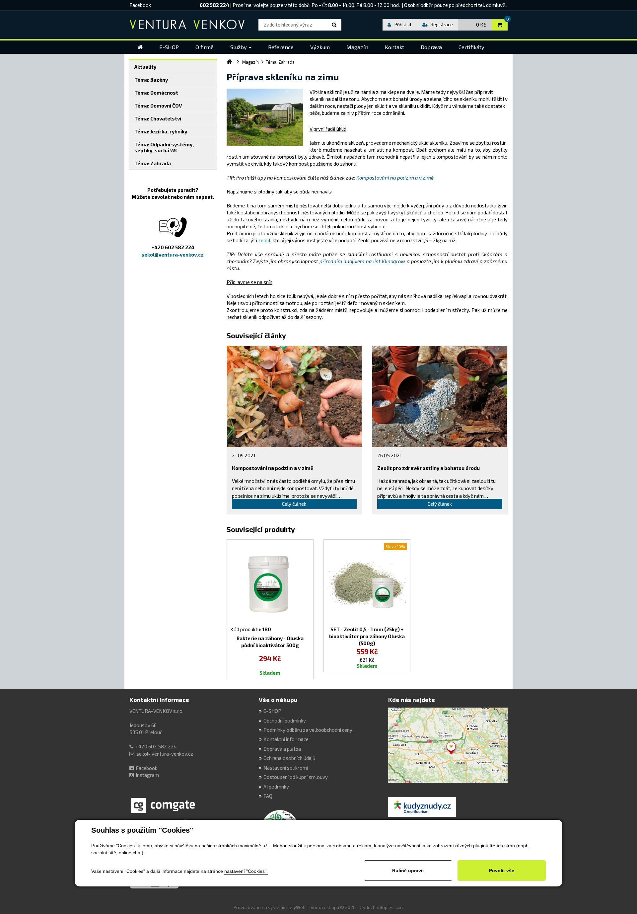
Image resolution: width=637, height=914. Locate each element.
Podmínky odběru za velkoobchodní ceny (307, 730)
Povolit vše (501, 870)
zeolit (264, 240)
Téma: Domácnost (156, 93)
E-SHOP (272, 711)
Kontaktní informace (159, 699)
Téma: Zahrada (152, 163)
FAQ (267, 796)
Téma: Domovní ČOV (158, 106)
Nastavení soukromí (285, 768)
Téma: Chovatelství (157, 118)
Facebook (140, 5)
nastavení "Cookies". (246, 871)
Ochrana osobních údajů (289, 758)
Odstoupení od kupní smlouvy (295, 777)
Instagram (147, 775)
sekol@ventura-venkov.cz (164, 754)
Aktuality (145, 67)
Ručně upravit (408, 870)
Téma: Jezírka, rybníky (160, 131)
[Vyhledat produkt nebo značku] (335, 24)
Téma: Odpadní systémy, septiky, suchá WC (164, 147)
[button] (240, 47)
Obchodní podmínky (284, 721)
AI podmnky (276, 787)
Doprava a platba (282, 749)
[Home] (140, 47)
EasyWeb (296, 907)
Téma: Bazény (151, 80)
